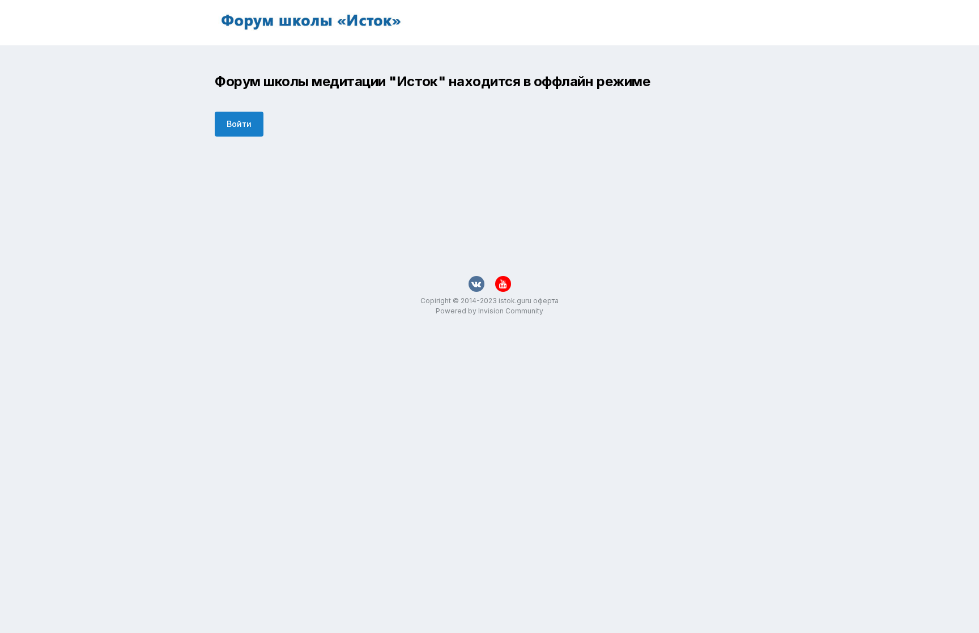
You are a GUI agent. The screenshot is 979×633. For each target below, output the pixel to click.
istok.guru (515, 300)
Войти (239, 124)
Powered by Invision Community (489, 311)
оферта (546, 300)
